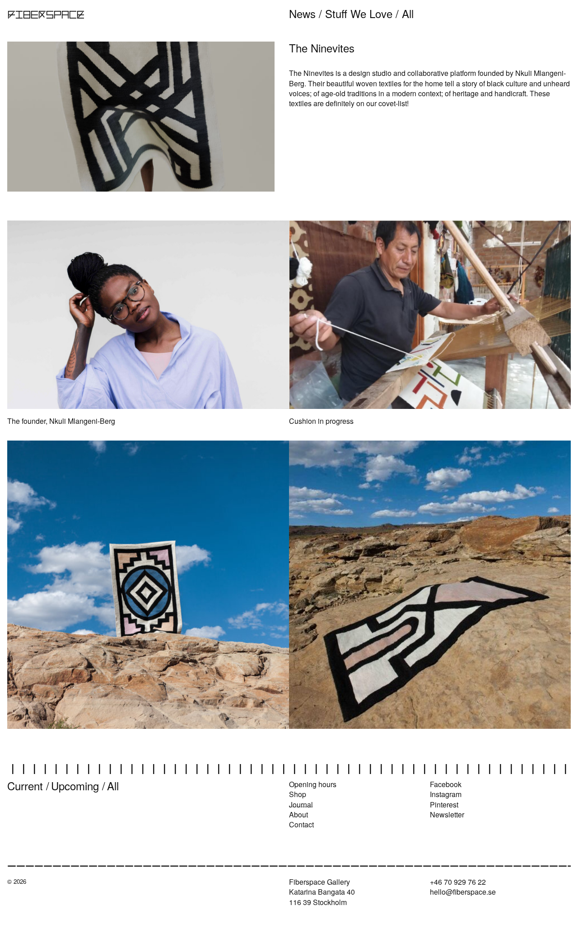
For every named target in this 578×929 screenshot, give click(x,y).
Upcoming (75, 785)
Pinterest (444, 804)
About (298, 814)
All (408, 13)
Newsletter (447, 814)
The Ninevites (311, 73)
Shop (297, 794)
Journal (301, 804)
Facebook (445, 784)
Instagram (445, 794)
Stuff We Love (358, 13)
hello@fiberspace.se (463, 892)
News (302, 13)
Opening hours (312, 784)
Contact (301, 824)
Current (25, 785)
